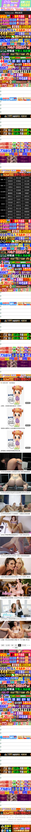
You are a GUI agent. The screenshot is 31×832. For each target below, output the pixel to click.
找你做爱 (26, 190)
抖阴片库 (3, 210)
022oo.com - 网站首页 (13, 13)
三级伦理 (10, 184)
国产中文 (10, 214)
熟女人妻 (18, 208)
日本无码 (26, 178)
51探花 (27, 202)
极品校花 (10, 217)
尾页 (16, 647)
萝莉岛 (27, 205)
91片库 (10, 205)
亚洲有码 (10, 181)
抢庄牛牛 (18, 196)
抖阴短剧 (18, 217)
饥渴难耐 (18, 190)
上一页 (7, 645)
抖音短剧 (10, 202)
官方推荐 (3, 197)
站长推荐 (3, 191)
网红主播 (18, 178)
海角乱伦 (18, 211)
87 (16, 645)
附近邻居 (10, 190)
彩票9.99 (10, 199)
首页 (3, 645)
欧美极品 (18, 181)
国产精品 (10, 178)
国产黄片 (10, 208)
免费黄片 (26, 208)
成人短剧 (26, 214)
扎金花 (18, 199)
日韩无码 (26, 217)
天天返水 (26, 199)
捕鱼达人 (10, 196)
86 (12, 645)
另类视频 (26, 187)
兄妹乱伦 (18, 214)
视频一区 (3, 179)
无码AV (3, 204)
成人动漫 (26, 181)
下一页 (24, 645)
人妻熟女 (10, 187)
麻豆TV (19, 202)
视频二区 (3, 185)
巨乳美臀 (26, 184)
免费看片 (3, 216)
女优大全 (18, 205)
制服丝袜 (18, 187)
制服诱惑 (26, 211)
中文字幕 (18, 184)
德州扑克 (26, 196)
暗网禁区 (10, 211)
